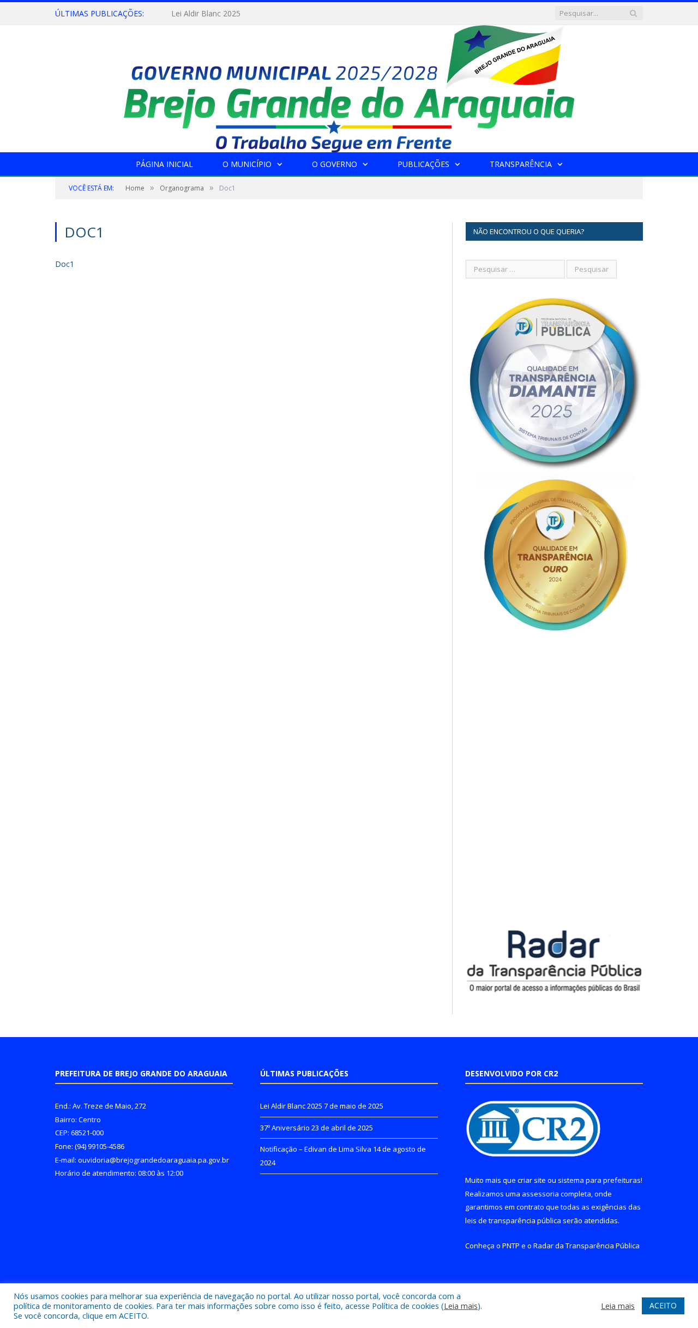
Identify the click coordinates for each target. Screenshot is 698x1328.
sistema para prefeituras (599, 1180)
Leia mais (461, 1305)
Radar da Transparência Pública (586, 1245)
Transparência (521, 164)
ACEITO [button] (663, 1305)
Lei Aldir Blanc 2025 (291, 1106)
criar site (532, 1180)
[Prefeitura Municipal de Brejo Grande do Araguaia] (349, 86)
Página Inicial (164, 164)
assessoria (540, 1194)
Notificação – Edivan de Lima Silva (315, 1149)
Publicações (423, 164)
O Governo (334, 164)
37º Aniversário (197, 14)
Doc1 (64, 264)
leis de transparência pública (513, 1220)
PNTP (511, 1245)
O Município (247, 164)
